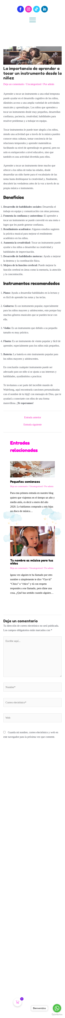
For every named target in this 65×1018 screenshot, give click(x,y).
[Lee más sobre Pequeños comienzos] (32, 468)
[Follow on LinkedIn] (44, 9)
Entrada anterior (32, 417)
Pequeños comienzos (25, 481)
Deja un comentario (13, 84)
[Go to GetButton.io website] (57, 1015)
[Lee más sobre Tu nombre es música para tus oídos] (32, 541)
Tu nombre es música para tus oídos (31, 562)
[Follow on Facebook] (20, 9)
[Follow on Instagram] (28, 9)
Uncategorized (33, 84)
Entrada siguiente (33, 424)
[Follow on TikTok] (36, 9)
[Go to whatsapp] (57, 1008)
